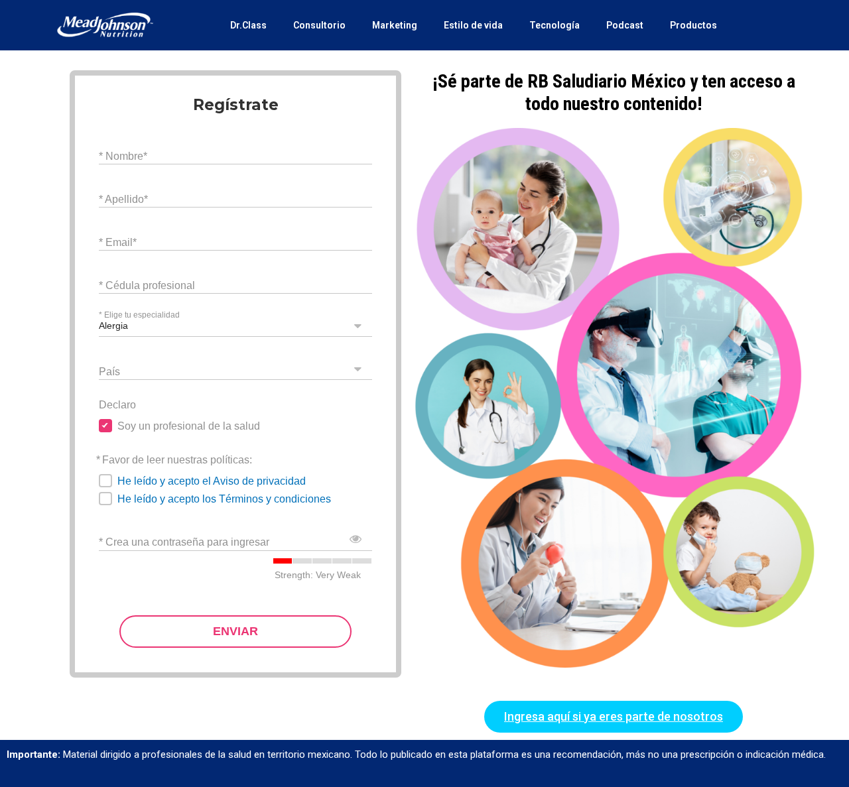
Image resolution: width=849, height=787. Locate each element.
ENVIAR (235, 631)
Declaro (117, 404)
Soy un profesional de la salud (188, 426)
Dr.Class (248, 25)
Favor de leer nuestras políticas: (177, 459)
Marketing (394, 25)
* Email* (118, 241)
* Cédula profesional (147, 284)
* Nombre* (123, 155)
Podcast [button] (624, 25)
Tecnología (554, 25)
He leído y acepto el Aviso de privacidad (211, 481)
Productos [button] (693, 25)
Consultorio (319, 25)
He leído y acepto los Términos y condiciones (224, 499)
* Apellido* (123, 198)
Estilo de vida (473, 25)
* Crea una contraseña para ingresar (184, 542)
